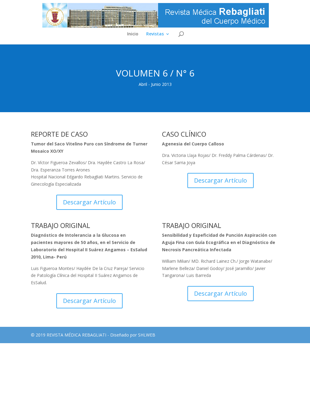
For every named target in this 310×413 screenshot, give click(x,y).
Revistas (155, 34)
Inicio (132, 34)
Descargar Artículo (89, 202)
